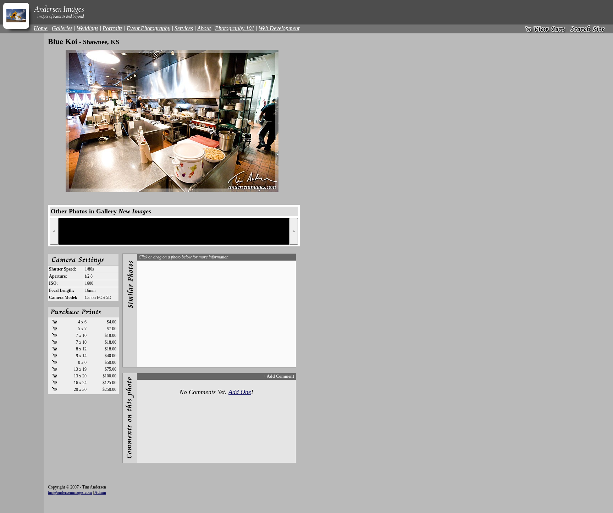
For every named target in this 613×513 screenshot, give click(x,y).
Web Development (279, 28)
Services (184, 28)
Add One (239, 391)
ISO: (53, 283)
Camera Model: (63, 297)
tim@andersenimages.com (70, 492)
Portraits (112, 28)
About (204, 28)
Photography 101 (234, 28)
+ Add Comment (279, 376)
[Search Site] (587, 28)
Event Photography (148, 28)
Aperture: (58, 276)
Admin (100, 492)
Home (41, 28)
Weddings (87, 28)
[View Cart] (545, 28)
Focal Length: (61, 290)
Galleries (62, 28)
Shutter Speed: (62, 269)
